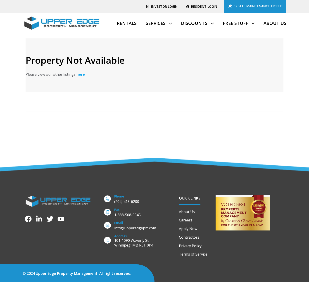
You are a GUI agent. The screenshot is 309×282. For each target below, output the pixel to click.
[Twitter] (50, 219)
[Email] (135, 226)
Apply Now (188, 228)
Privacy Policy (190, 245)
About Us (275, 23)
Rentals (127, 23)
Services (156, 23)
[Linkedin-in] (39, 219)
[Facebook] (28, 219)
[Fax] (135, 213)
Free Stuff (235, 23)
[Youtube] (60, 219)
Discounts (194, 23)
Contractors (189, 237)
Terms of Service (193, 254)
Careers (185, 220)
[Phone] (135, 200)
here (80, 74)
